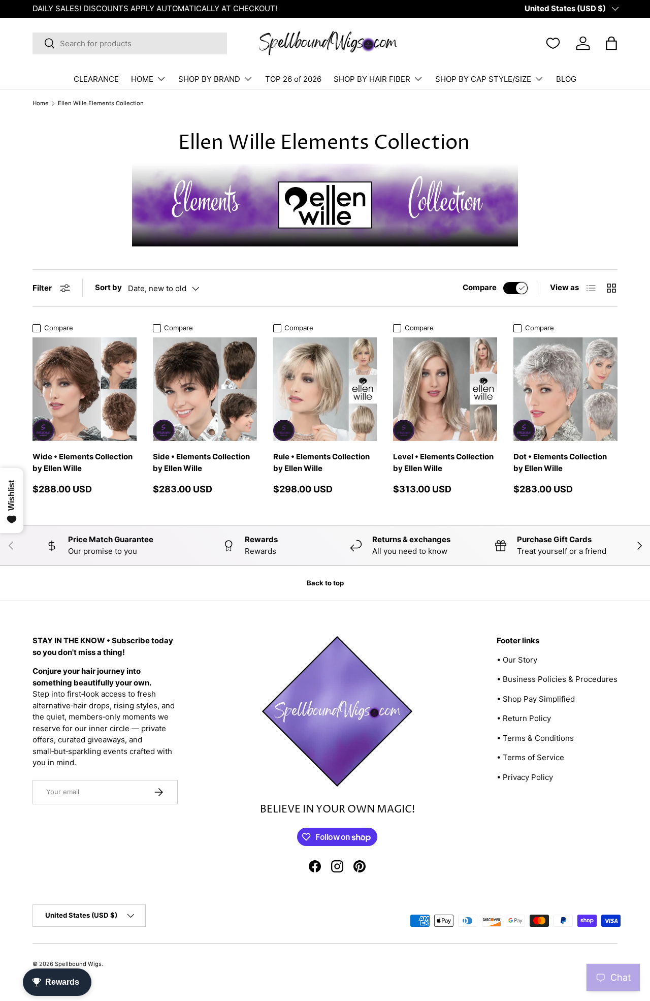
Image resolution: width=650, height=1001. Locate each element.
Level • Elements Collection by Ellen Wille (443, 462)
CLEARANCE (96, 79)
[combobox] (129, 43)
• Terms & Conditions (535, 738)
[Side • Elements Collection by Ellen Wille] (205, 389)
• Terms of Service (530, 757)
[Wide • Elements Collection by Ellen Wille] (84, 389)
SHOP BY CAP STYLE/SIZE (483, 79)
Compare (480, 287)
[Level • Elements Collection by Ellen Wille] (445, 389)
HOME (142, 79)
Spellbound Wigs (78, 963)
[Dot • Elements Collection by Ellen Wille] (565, 389)
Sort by (108, 287)
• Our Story (517, 660)
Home (40, 103)
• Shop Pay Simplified (536, 699)
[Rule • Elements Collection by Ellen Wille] (325, 389)
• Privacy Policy (525, 777)
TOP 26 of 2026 (293, 79)
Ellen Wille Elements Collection (101, 103)
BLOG (566, 79)
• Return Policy (524, 718)
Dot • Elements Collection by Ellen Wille (560, 462)
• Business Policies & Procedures (557, 679)
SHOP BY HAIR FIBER (372, 79)
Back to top (325, 583)
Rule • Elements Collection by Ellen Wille (321, 462)
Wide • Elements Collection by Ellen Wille (82, 462)
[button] (611, 43)
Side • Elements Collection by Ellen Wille (201, 462)
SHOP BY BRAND (209, 79)
